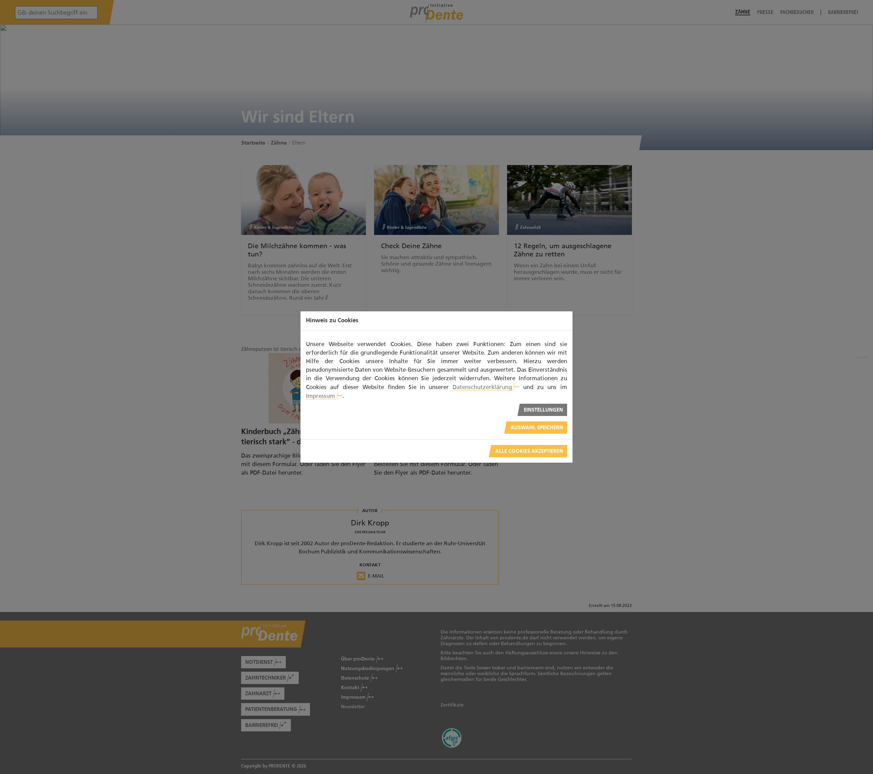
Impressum (320, 395)
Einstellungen (543, 410)
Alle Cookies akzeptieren (529, 451)
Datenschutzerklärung (482, 387)
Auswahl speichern (537, 427)
